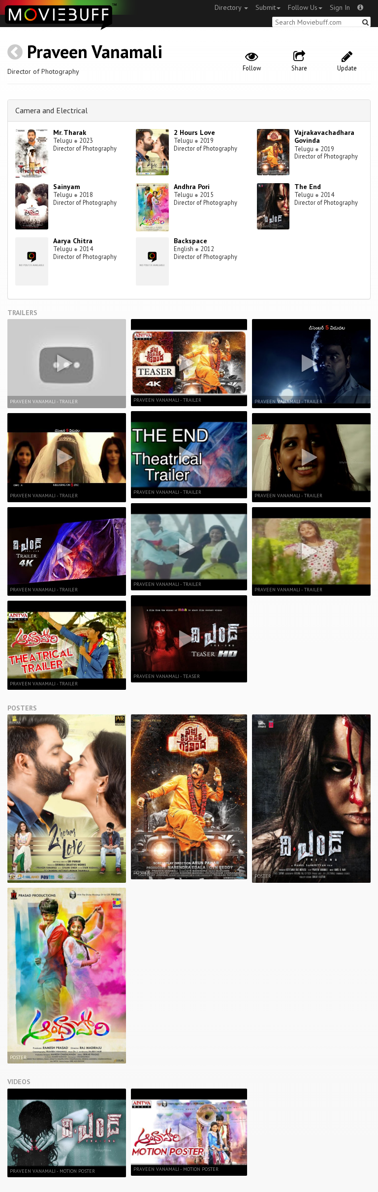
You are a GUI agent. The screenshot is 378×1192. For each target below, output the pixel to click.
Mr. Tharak (69, 132)
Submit (265, 7)
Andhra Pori (192, 186)
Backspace (190, 240)
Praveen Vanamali (94, 51)
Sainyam (66, 186)
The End (307, 186)
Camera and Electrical (51, 110)
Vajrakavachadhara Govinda (324, 136)
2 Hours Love (194, 132)
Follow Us (302, 7)
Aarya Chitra (73, 240)
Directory (229, 7)
